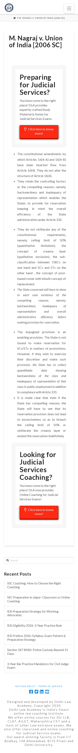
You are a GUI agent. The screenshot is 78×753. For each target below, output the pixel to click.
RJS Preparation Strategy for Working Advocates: (33, 613)
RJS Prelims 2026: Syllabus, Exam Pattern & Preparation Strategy (36, 637)
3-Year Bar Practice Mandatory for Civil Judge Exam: (38, 666)
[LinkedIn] (41, 692)
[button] (69, 8)
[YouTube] (47, 692)
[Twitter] (36, 692)
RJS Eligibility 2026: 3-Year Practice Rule (34, 625)
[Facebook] (31, 692)
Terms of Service (50, 686)
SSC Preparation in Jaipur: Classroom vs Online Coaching (38, 599)
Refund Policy (25, 686)
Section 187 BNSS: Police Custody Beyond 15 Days (37, 651)
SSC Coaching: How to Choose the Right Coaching (34, 585)
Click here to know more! (41, 131)
